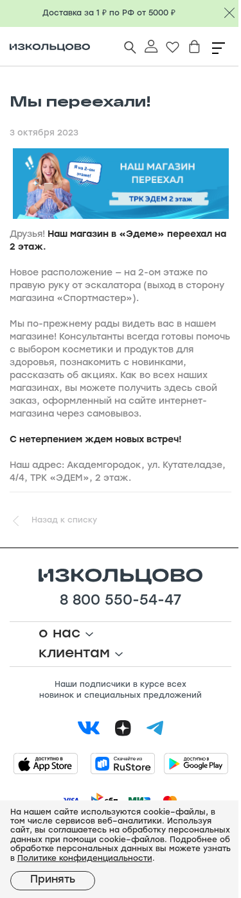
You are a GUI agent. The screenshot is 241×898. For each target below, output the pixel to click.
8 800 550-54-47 (120, 601)
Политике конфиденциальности (84, 859)
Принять (52, 880)
